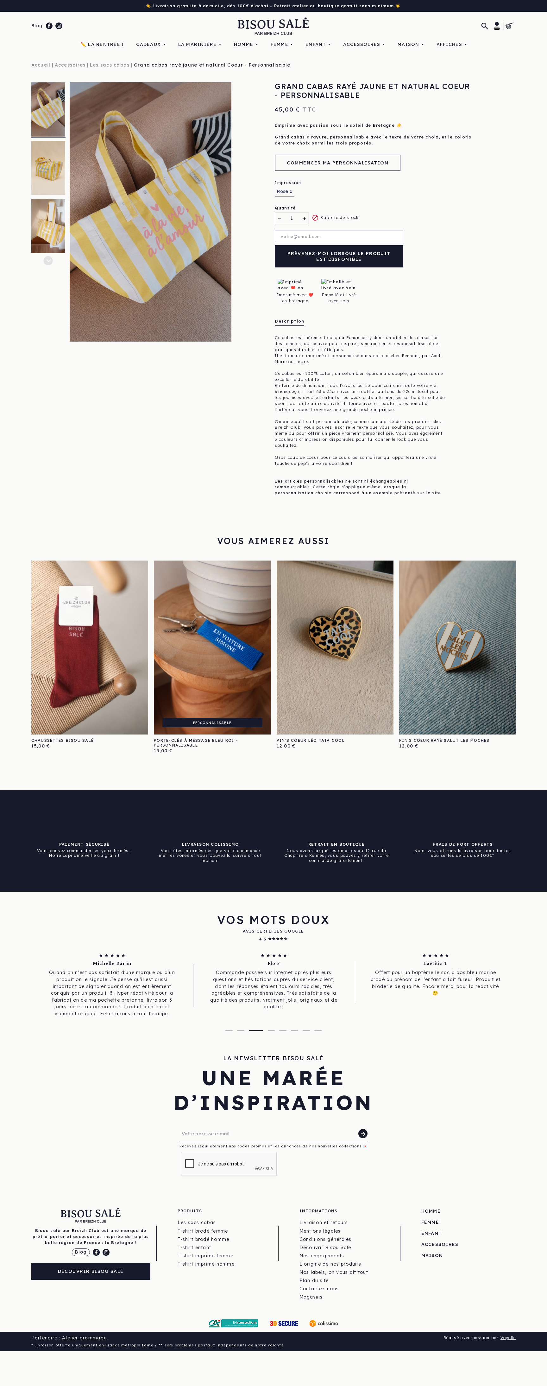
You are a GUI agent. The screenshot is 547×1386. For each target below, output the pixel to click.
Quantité (285, 207)
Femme (430, 1222)
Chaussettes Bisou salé (62, 740)
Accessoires (440, 1244)
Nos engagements (321, 1256)
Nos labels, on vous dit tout (333, 1272)
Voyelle (508, 1337)
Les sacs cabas (197, 1222)
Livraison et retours (323, 1222)
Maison (432, 1255)
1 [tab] (229, 1030)
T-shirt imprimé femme (205, 1256)
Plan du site (314, 1280)
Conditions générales (325, 1239)
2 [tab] (240, 1030)
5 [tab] (282, 1030)
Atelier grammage (84, 1338)
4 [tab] (268, 1030)
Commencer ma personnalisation (337, 163)
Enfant (431, 1233)
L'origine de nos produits (330, 1264)
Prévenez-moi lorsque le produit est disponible (339, 256)
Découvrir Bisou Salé (91, 1271)
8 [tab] (318, 1030)
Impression (288, 182)
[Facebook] (49, 25)
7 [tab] (306, 1030)
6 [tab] (294, 1030)
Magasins (311, 1297)
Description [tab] (289, 321)
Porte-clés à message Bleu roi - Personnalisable (196, 743)
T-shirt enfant (194, 1247)
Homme (431, 1211)
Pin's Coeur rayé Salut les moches (444, 740)
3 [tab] (252, 1030)
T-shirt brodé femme (203, 1231)
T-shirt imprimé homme (206, 1264)
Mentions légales (320, 1231)
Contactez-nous (319, 1289)
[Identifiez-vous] (497, 25)
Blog (37, 26)
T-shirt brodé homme (203, 1239)
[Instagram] (58, 25)
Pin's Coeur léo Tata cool (311, 740)
